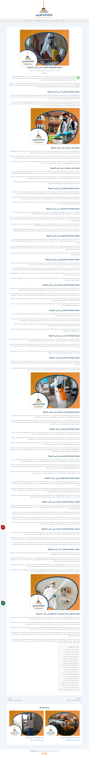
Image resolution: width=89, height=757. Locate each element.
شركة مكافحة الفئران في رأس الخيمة (71, 656)
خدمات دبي (62, 21)
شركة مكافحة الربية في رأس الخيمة (71, 676)
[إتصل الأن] (3, 527)
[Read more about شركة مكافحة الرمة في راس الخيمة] (62, 723)
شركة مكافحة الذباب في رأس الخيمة (71, 669)
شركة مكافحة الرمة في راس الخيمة (70, 737)
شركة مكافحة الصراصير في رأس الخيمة (70, 663)
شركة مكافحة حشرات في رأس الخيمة (71, 649)
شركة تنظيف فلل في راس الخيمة (35, 737)
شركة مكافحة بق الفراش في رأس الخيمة (70, 680)
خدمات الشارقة (54, 21)
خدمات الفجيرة (38, 21)
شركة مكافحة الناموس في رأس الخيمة (71, 660)
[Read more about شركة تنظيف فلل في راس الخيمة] (26, 723)
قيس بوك (60, 643)
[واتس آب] (3, 603)
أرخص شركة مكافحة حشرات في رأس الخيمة (69, 685)
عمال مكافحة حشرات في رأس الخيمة (71, 687)
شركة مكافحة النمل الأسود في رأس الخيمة (70, 674)
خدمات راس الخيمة (28, 21)
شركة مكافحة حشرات (73, 95)
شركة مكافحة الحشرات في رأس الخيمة (70, 658)
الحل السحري (71, 464)
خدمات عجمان (46, 21)
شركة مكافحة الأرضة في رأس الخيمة (71, 678)
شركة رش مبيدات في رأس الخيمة (72, 652)
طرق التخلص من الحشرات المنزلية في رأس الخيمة (68, 689)
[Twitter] (43, 753)
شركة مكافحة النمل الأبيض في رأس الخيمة (70, 665)
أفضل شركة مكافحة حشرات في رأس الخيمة (69, 683)
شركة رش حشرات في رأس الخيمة (71, 654)
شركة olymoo (33, 751)
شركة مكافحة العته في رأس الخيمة (71, 667)
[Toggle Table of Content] (76, 647)
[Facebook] (46, 753)
